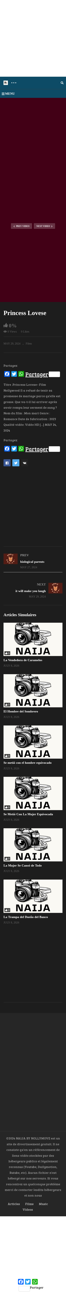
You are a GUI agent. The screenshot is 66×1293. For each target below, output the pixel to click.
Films (29, 343)
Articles (14, 1204)
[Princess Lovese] (33, 639)
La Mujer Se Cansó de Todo (23, 865)
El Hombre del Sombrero (21, 711)
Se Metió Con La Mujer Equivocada (28, 814)
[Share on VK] (24, 462)
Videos (28, 1209)
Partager (36, 374)
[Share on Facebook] (7, 462)
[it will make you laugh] (33, 590)
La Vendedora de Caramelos (23, 660)
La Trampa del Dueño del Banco (26, 917)
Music (43, 1204)
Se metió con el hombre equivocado (28, 762)
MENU (10, 93)
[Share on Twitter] (15, 462)
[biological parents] (33, 561)
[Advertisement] (33, 38)
